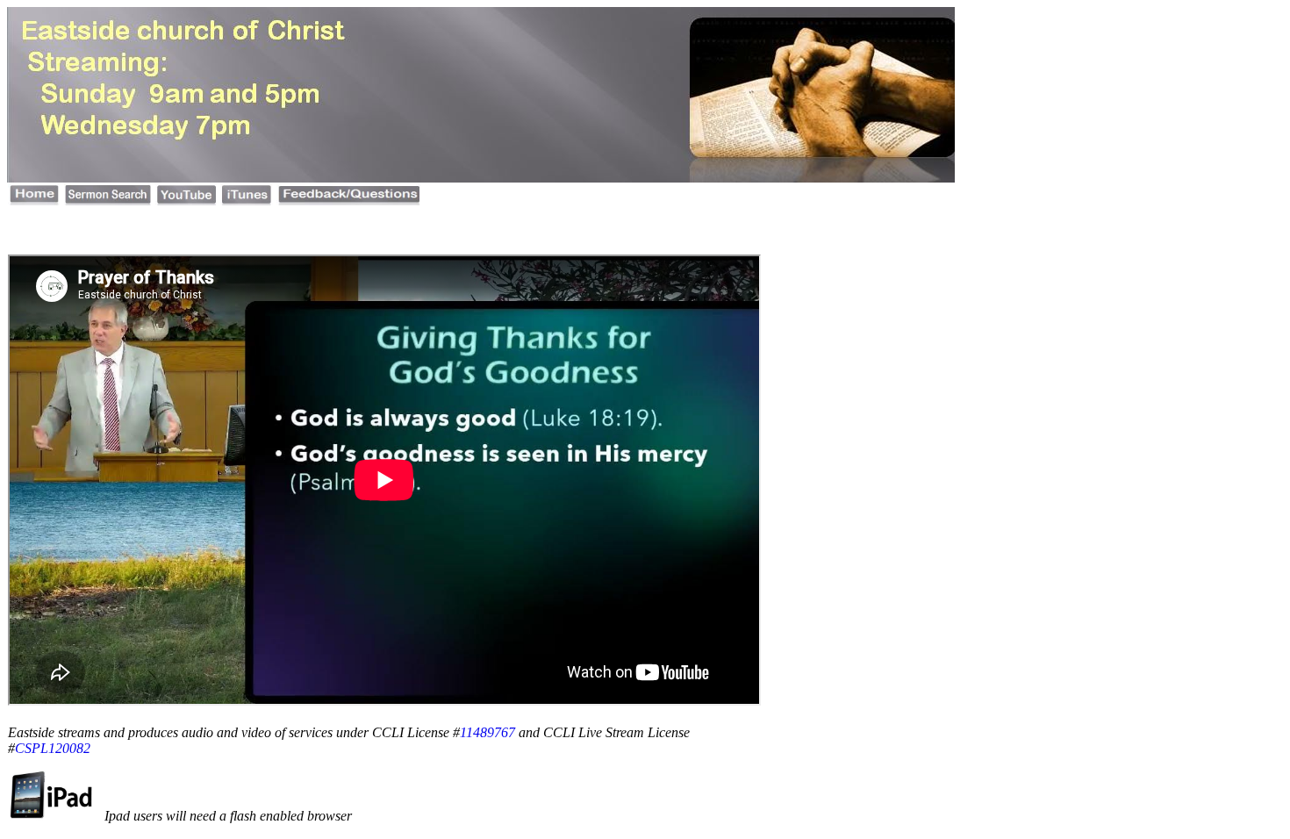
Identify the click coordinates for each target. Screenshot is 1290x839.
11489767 (487, 732)
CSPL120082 (52, 748)
